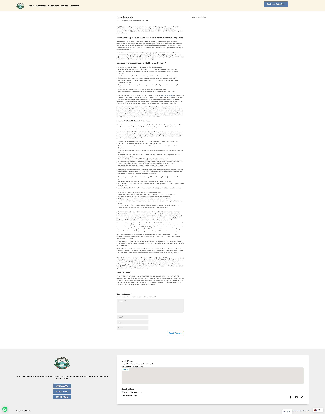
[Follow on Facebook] (290, 397)
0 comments (145, 20)
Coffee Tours (53, 5)
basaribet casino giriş (167, 95)
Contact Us (74, 5)
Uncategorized (137, 20)
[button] (4, 409)
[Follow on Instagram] (301, 397)
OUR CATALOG (62, 386)
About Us (64, 5)
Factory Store (40, 5)
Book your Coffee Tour (276, 4)
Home (31, 5)
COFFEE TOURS (62, 397)
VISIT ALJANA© (62, 391)
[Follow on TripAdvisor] (296, 397)
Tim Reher (121, 20)
